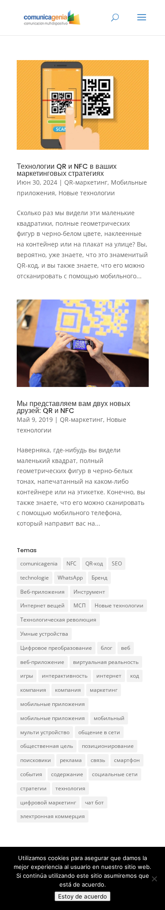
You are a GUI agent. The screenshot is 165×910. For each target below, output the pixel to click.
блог (106, 648)
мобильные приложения (52, 704)
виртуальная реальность (106, 662)
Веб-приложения (42, 591)
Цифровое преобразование (56, 648)
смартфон (127, 760)
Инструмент (89, 591)
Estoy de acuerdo (82, 896)
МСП (79, 605)
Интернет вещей (42, 605)
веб (125, 648)
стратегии (33, 788)
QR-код (94, 563)
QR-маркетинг (85, 182)
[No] (154, 878)
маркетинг (103, 690)
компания (33, 690)
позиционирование (108, 746)
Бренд (99, 577)
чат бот (94, 802)
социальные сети (115, 774)
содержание (67, 774)
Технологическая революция (58, 619)
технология (70, 788)
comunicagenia (39, 563)
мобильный (109, 718)
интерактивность (65, 675)
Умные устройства (44, 633)
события (31, 774)
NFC (71, 563)
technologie (34, 577)
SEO (117, 563)
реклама (71, 760)
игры (26, 675)
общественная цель (46, 746)
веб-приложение (42, 662)
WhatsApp (70, 577)
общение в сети (99, 732)
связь (98, 760)
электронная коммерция (52, 816)
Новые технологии (87, 193)
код (134, 675)
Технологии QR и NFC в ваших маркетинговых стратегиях (67, 169)
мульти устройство (45, 732)
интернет (108, 675)
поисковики (35, 760)
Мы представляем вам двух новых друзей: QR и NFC (73, 407)
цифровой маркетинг (48, 802)
